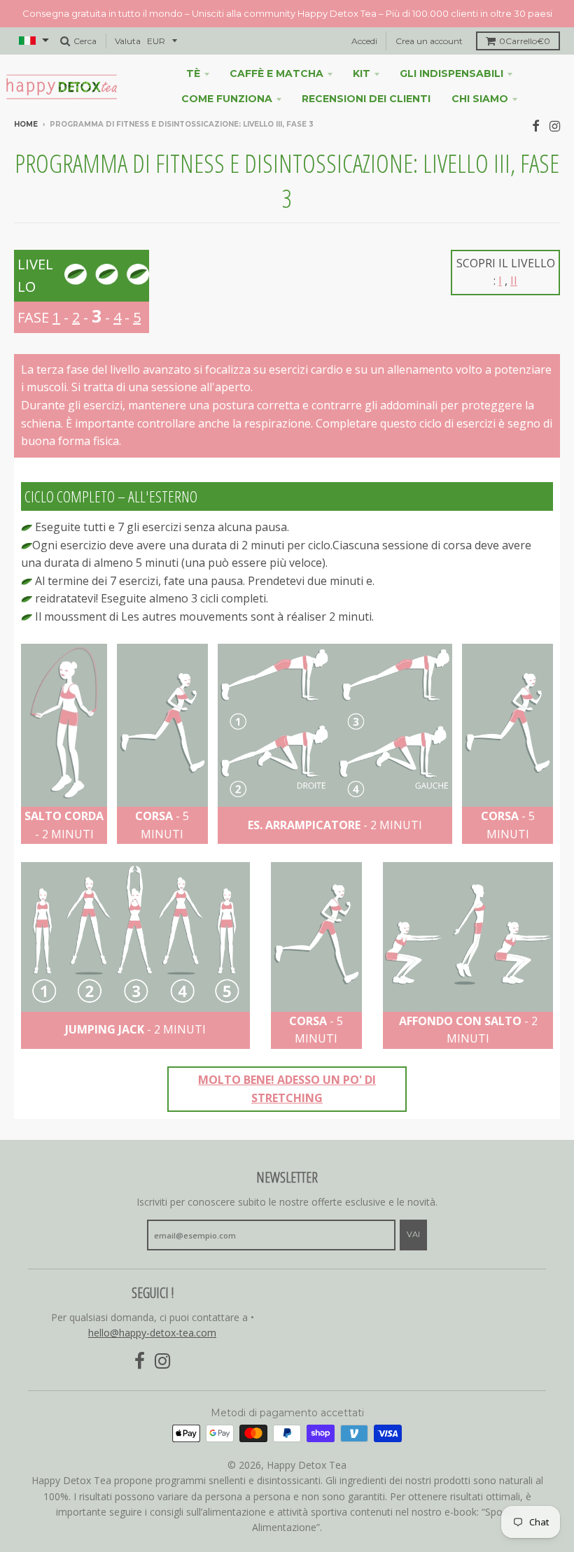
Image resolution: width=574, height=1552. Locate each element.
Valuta (128, 41)
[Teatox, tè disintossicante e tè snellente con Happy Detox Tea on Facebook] (536, 125)
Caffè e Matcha (276, 73)
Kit (361, 73)
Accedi (364, 41)
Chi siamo (479, 98)
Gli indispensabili (451, 73)
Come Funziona (226, 98)
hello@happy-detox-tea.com (152, 1332)
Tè (193, 73)
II (513, 280)
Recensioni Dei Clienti (366, 98)
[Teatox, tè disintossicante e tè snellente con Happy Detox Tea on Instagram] (555, 125)
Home (26, 124)
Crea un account (429, 41)
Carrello (524, 41)
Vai (413, 1234)
